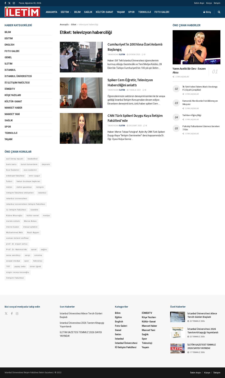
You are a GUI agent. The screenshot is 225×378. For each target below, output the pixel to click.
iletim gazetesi (24, 187)
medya (46, 215)
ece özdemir (30, 170)
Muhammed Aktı (14, 232)
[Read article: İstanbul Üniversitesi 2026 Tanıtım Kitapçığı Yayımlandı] (177, 332)
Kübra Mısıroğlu (14, 215)
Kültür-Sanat (104, 12)
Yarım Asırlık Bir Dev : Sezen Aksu (189, 70)
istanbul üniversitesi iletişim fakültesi (25, 204)
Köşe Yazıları (13, 95)
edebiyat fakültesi (15, 176)
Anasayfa (51, 12)
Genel (8, 57)
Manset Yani (12, 114)
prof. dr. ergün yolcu (17, 244)
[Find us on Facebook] (5, 3)
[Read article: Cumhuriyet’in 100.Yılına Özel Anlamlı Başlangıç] (81, 57)
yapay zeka (20, 266)
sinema (38, 255)
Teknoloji (144, 12)
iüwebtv (34, 210)
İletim (8, 63)
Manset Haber (13, 107)
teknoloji (37, 261)
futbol (9, 181)
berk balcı (11, 164)
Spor (131, 12)
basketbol (33, 159)
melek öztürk (13, 221)
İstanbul (10, 70)
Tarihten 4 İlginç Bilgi (192, 115)
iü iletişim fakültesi (16, 210)
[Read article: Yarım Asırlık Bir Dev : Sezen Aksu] (196, 47)
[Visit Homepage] (22, 12)
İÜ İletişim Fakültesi (17, 82)
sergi (27, 255)
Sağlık (88, 12)
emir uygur (34, 176)
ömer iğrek (35, 266)
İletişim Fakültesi (15, 278)
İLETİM (122, 54)
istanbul (42, 193)
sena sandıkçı (13, 255)
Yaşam (121, 12)
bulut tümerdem (29, 164)
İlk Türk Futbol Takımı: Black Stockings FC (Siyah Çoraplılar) (200, 88)
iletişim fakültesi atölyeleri (20, 193)
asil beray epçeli (14, 159)
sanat (34, 249)
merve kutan (12, 227)
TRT (8, 266)
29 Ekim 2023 (134, 54)
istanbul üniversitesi (16, 198)
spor (26, 261)
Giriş (208, 12)
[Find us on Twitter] (9, 3)
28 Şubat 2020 (134, 126)
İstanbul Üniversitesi (18, 76)
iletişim (40, 187)
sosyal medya (13, 261)
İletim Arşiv (199, 3)
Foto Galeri (162, 12)
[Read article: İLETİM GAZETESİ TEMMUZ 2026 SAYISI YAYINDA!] (177, 348)
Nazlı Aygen (33, 232)
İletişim (217, 3)
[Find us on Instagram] (14, 3)
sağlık (44, 249)
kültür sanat (33, 215)
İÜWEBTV (10, 89)
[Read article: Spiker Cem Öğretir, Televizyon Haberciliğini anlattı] (81, 92)
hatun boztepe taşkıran (28, 181)
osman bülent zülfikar (17, 238)
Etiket (73, 24)
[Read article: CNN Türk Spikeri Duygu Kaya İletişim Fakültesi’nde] (81, 128)
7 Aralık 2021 (134, 90)
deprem (46, 164)
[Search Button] (219, 12)
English (9, 44)
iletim (9, 187)
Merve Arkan (30, 221)
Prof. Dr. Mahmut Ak (16, 249)
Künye (209, 3)
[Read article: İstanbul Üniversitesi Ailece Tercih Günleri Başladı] (177, 317)
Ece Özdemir (12, 170)
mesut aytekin (30, 227)
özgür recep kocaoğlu (17, 272)
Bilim (77, 12)
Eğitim (65, 12)
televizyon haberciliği (88, 24)
